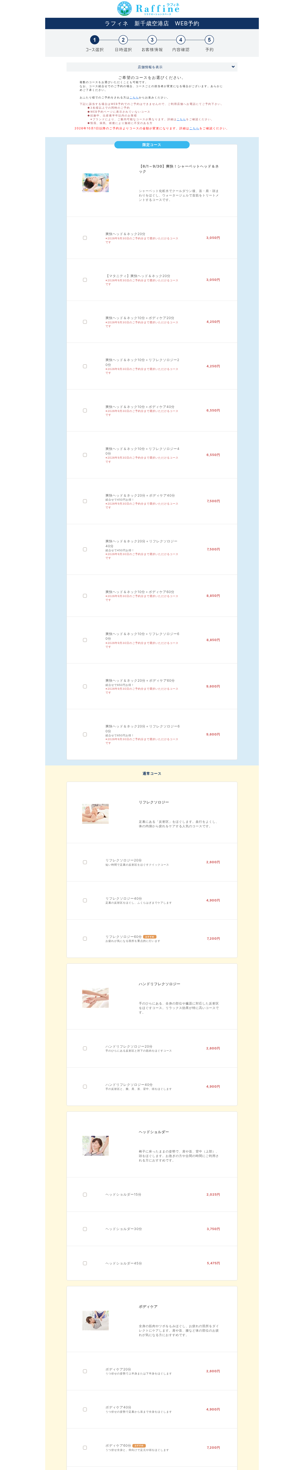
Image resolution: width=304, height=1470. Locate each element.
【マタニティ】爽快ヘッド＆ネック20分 (137, 276)
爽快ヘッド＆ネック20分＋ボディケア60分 (140, 680)
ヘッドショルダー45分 (123, 1263)
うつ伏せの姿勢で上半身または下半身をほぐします (138, 1373)
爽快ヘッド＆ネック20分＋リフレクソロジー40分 (141, 543)
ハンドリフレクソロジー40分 (129, 1085)
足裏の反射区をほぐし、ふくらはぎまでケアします (138, 902)
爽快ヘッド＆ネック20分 (125, 234)
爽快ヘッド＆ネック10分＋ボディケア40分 (140, 407)
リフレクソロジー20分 (123, 860)
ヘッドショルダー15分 (123, 1194)
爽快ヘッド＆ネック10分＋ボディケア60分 (139, 592)
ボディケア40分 (118, 1407)
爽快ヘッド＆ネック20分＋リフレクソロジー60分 (142, 728)
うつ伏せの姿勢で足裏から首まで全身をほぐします (138, 1411)
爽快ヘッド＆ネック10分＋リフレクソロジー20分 (142, 362)
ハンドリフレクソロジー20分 (129, 1046)
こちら (134, 97)
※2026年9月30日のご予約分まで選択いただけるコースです (141, 240)
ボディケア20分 (118, 1369)
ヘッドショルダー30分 (123, 1229)
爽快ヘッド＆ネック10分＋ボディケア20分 (139, 318)
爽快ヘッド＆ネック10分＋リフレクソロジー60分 (142, 636)
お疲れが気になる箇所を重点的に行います (132, 941)
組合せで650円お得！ (119, 685)
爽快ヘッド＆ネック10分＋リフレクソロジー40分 (142, 451)
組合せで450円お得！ (119, 499)
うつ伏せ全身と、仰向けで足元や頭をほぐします (137, 1450)
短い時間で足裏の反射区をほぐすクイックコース (137, 864)
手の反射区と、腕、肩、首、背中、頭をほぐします (138, 1089)
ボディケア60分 (118, 1445)
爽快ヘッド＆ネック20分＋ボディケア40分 (140, 495)
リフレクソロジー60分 (123, 937)
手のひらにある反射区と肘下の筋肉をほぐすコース (138, 1050)
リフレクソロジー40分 (123, 898)
